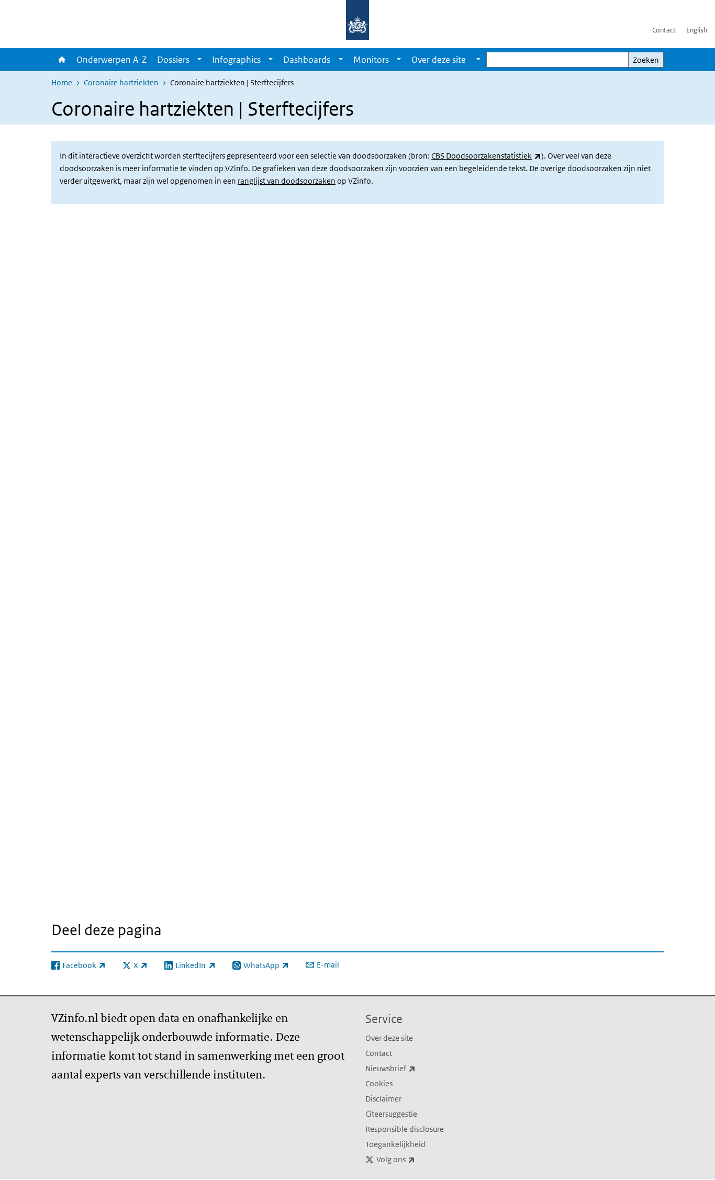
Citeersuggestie (391, 1114)
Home (61, 59)
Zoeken (646, 60)
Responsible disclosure (404, 1129)
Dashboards (306, 59)
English (696, 30)
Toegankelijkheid (395, 1144)
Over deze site (389, 1038)
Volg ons (418, 1159)
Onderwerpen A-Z (111, 59)
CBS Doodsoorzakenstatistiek (486, 156)
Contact (664, 30)
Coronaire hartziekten (121, 82)
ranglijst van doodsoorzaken (287, 181)
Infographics (236, 59)
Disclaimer (383, 1099)
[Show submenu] (199, 59)
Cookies (379, 1083)
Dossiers (173, 59)
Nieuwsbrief (413, 1068)
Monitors (371, 59)
